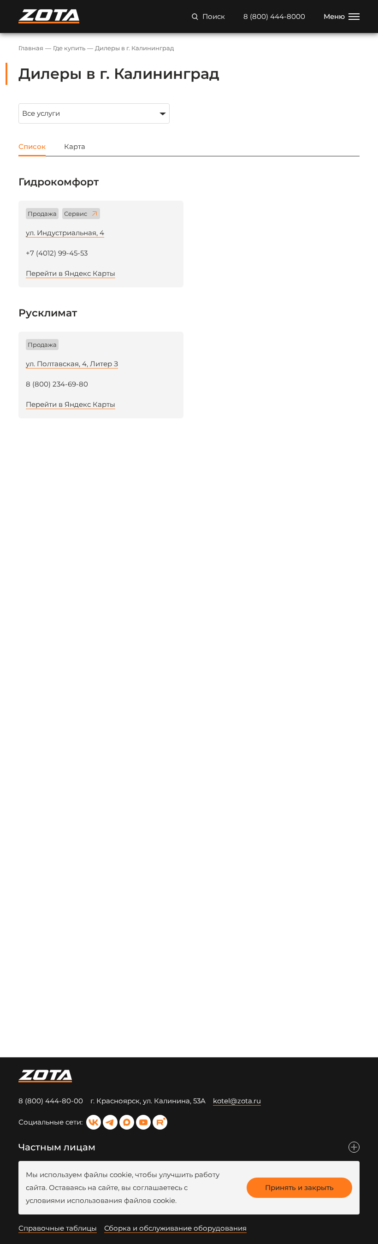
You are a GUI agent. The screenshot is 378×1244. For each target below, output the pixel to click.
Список (32, 146)
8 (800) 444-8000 (274, 16)
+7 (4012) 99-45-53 (57, 253)
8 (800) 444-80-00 (50, 1100)
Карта (74, 146)
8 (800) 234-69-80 (57, 384)
